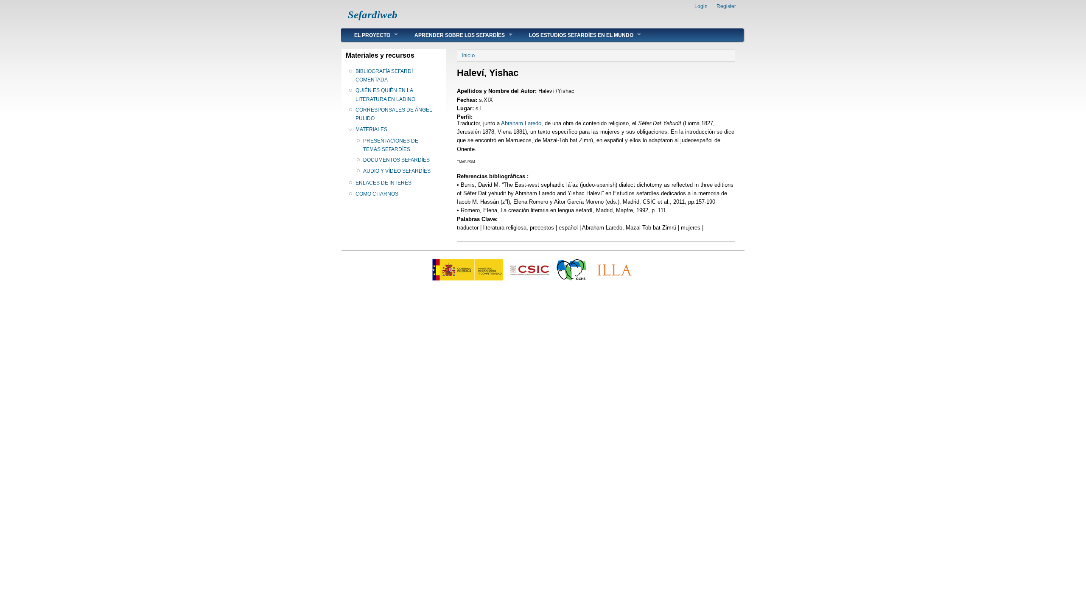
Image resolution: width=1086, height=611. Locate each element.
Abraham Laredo (521, 123)
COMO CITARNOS (376, 194)
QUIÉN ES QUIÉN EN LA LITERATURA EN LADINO (385, 94)
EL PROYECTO (365, 35)
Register (726, 6)
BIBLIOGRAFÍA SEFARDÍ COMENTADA (384, 75)
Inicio (468, 55)
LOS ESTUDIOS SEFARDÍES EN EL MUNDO (574, 35)
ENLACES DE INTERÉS (383, 183)
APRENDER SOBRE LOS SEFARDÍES (453, 35)
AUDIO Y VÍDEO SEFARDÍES (397, 171)
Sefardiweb (372, 14)
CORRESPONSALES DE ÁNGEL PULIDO (393, 114)
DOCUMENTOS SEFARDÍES (396, 160)
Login (701, 6)
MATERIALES (371, 129)
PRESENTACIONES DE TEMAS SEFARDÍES (390, 145)
